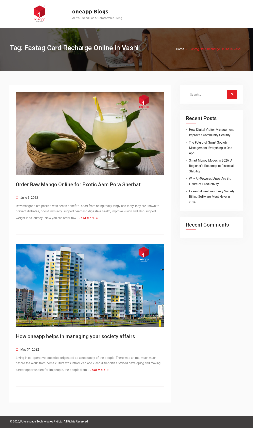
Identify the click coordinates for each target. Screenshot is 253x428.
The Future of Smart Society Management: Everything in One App (210, 148)
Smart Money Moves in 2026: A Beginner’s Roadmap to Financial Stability (211, 166)
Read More (87, 218)
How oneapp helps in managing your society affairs (75, 336)
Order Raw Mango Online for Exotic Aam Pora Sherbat (78, 184)
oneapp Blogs (90, 11)
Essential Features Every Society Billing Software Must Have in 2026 (212, 196)
